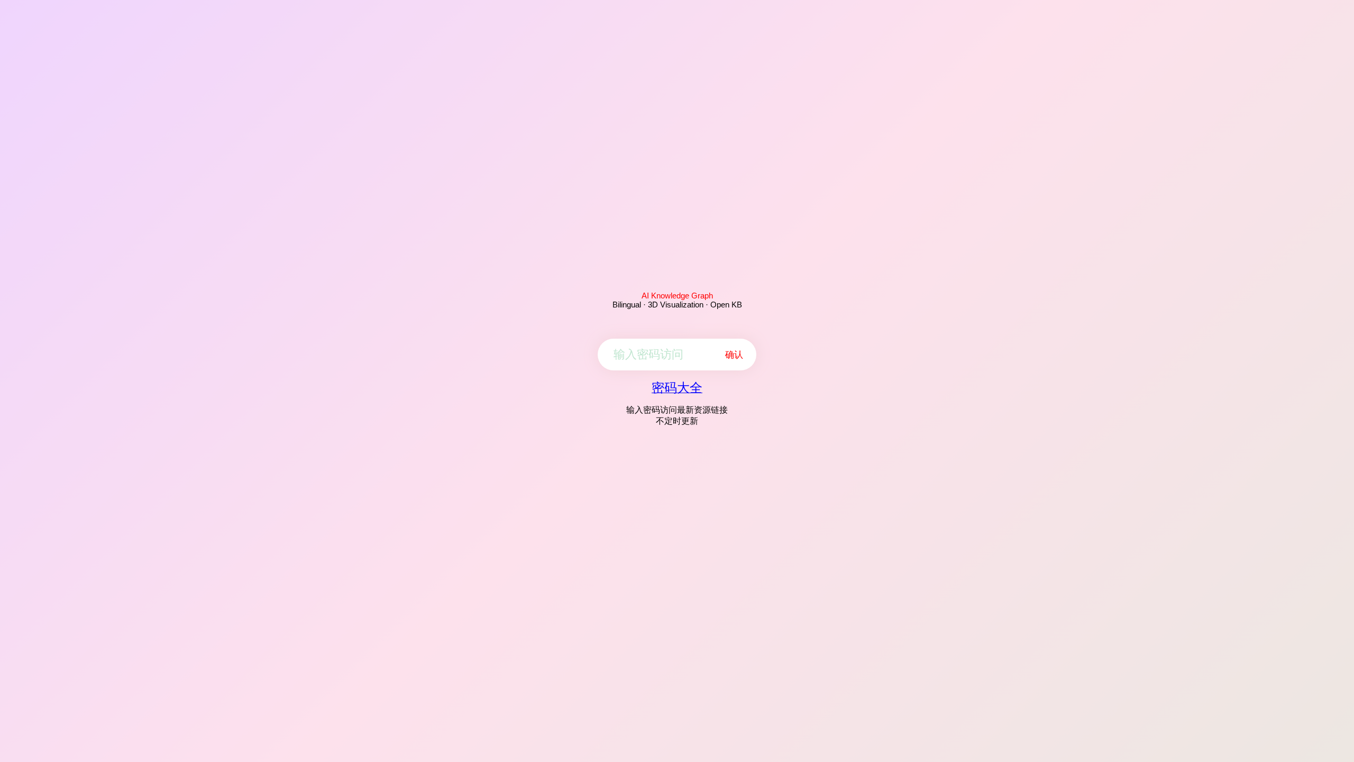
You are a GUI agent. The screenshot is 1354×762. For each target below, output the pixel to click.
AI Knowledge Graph (677, 295)
